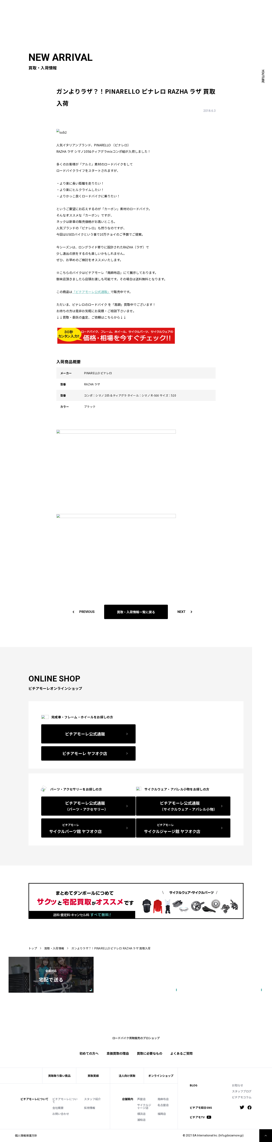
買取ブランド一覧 (133, 13)
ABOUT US (93, 7)
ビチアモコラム (241, 1097)
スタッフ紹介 (92, 1099)
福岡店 (162, 1113)
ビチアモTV (197, 1117)
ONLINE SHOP (146, 7)
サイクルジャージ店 (144, 1106)
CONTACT (165, 7)
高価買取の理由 (118, 1053)
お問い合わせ (60, 1113)
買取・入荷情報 (54, 948)
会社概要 (58, 1107)
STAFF (109, 7)
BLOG (193, 1085)
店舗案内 (127, 1099)
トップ (32, 948)
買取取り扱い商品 (59, 1076)
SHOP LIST (125, 7)
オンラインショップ (160, 1076)
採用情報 (89, 1107)
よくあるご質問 (160, 13)
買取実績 (87, 13)
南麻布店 (163, 1099)
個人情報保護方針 (26, 1135)
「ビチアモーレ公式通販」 (91, 291)
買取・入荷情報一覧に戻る (136, 611)
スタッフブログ (241, 1091)
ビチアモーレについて (64, 1100)
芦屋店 (141, 1099)
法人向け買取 (106, 13)
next (181, 612)
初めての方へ (68, 13)
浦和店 (141, 1119)
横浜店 (141, 1113)
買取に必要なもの (149, 1053)
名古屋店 (163, 1105)
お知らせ (237, 1085)
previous (87, 612)
